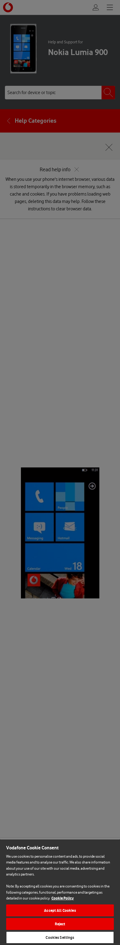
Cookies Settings (60, 937)
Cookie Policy (62, 898)
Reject (60, 924)
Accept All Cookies (60, 910)
